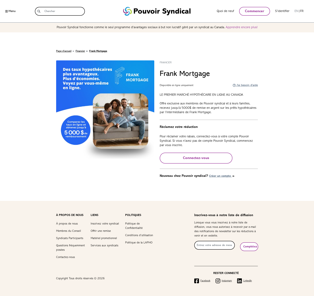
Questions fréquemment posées (70, 247)
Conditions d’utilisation (139, 235)
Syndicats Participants (69, 238)
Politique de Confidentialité (134, 226)
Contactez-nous (65, 257)
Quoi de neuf (225, 11)
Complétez (250, 246)
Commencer (254, 11)
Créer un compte (220, 176)
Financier (80, 51)
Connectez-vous (196, 158)
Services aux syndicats (104, 245)
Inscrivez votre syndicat (105, 223)
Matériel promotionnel (104, 238)
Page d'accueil (63, 51)
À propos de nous (67, 223)
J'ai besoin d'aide (247, 85)
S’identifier (282, 11)
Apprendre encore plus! (241, 27)
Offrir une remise (101, 231)
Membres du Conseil (68, 231)
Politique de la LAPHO (138, 242)
